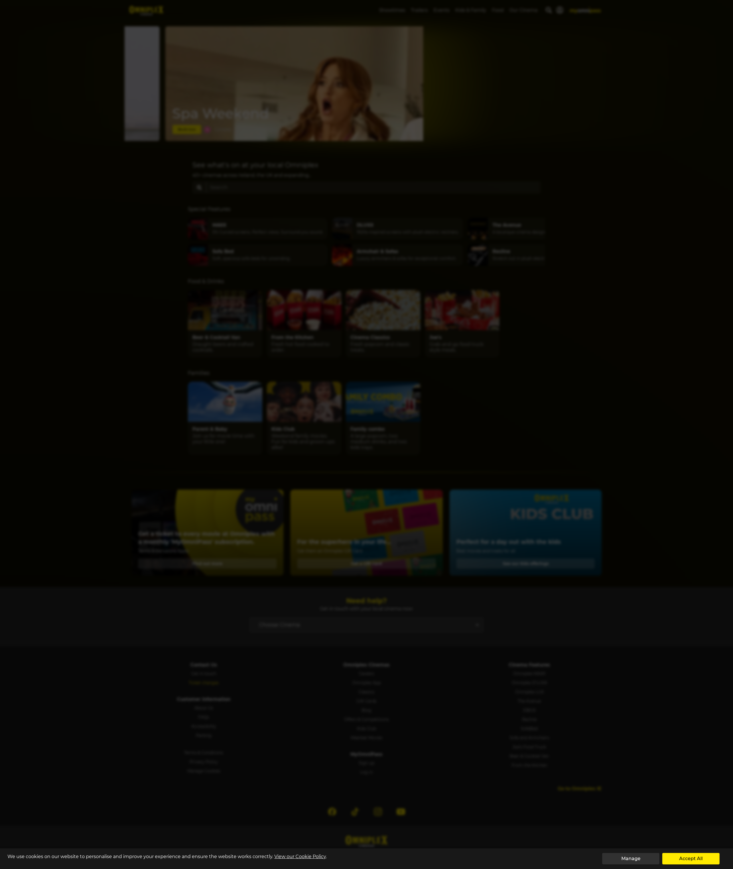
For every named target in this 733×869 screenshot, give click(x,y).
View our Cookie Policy (300, 856)
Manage (631, 858)
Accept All (691, 858)
